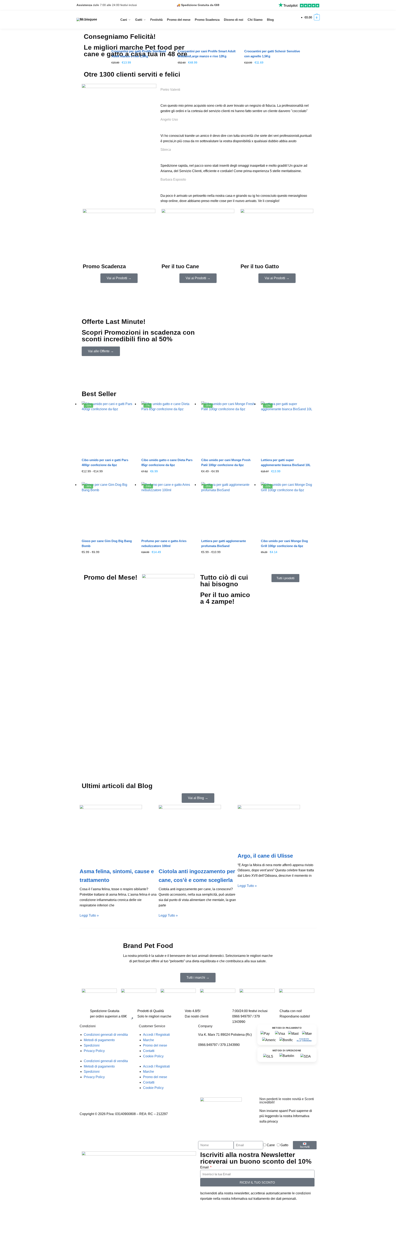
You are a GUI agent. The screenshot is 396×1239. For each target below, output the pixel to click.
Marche (148, 1040)
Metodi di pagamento (99, 1040)
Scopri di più (108, 478)
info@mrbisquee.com (213, 1050)
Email (205, 1167)
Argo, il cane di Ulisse (265, 856)
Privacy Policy (94, 1051)
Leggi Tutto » (89, 915)
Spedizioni (92, 1045)
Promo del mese (155, 1045)
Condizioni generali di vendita (106, 1034)
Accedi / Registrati (156, 1034)
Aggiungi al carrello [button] (141, 69)
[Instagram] (85, 1100)
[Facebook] (96, 1100)
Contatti (148, 1051)
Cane (271, 1145)
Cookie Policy (153, 1056)
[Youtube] (107, 1100)
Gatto (284, 1145)
